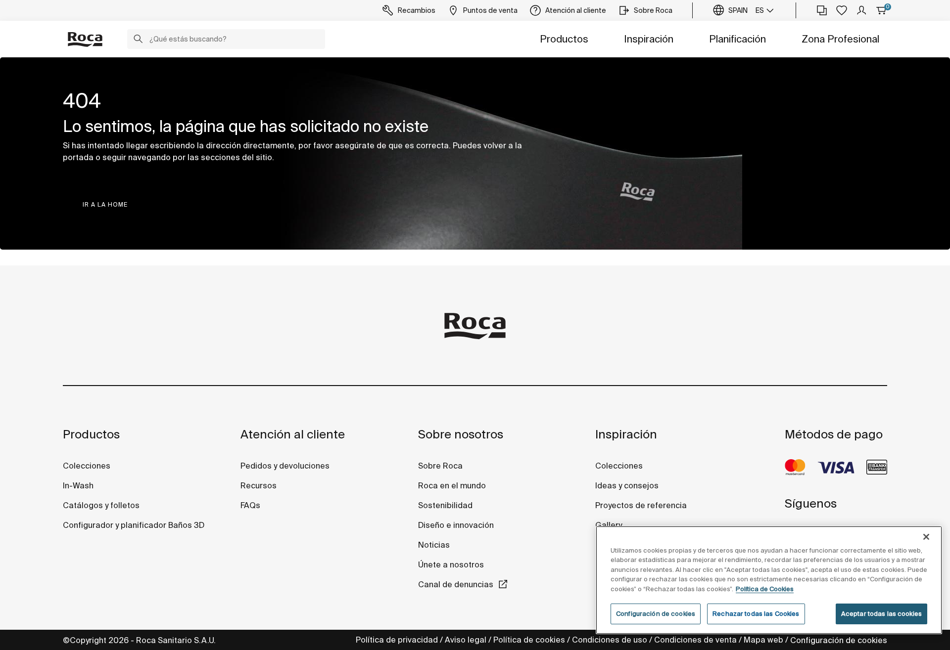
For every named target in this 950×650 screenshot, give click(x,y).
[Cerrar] (926, 537)
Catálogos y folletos (101, 505)
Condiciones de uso (609, 639)
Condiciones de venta (695, 639)
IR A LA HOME (105, 204)
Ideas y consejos (627, 485)
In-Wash (78, 485)
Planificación (737, 38)
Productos (564, 38)
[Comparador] (822, 10)
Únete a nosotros (451, 564)
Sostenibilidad (445, 505)
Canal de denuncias (455, 584)
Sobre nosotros (460, 434)
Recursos (258, 485)
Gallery (608, 524)
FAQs (250, 505)
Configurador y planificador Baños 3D (133, 524)
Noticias (434, 544)
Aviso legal (465, 639)
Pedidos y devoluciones (285, 465)
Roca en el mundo (452, 485)
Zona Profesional (840, 38)
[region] (769, 580)
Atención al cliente (292, 434)
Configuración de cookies (838, 640)
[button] (138, 40)
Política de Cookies (765, 589)
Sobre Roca (440, 465)
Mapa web (763, 639)
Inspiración (648, 38)
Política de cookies (529, 639)
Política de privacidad (397, 639)
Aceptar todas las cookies (881, 613)
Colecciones (86, 465)
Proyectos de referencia (641, 505)
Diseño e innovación (456, 524)
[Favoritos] (842, 10)
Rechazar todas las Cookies (755, 613)
